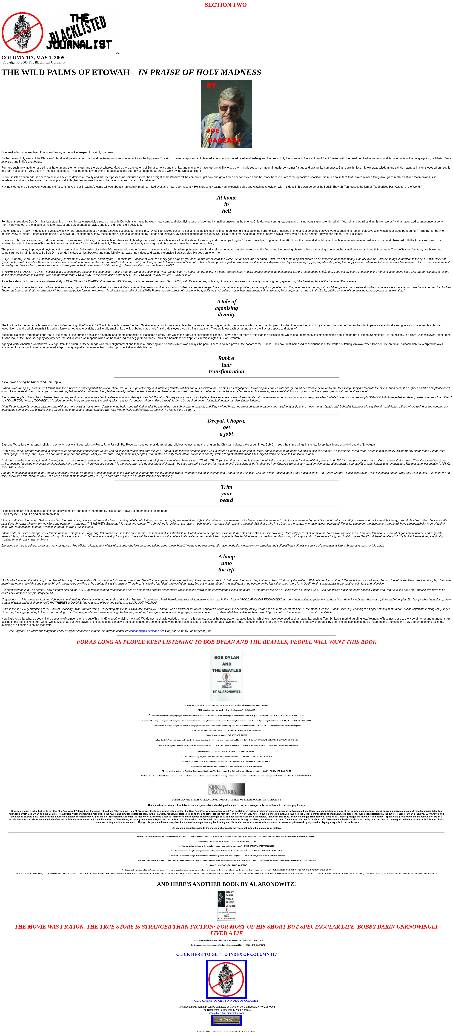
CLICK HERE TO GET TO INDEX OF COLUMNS (226, 1000)
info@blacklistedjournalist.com (226, 1012)
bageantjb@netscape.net (148, 630)
